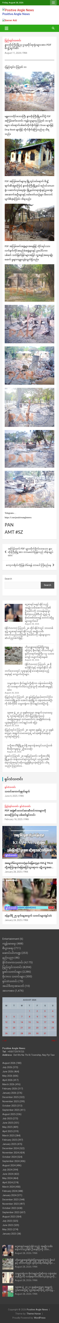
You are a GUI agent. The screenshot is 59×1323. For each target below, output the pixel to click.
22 (29, 1028)
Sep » (54, 1040)
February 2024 (9, 1191)
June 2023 (7, 1225)
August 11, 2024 (13, 53)
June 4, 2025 (11, 796)
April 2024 (7, 1182)
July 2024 (7, 1169)
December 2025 (10, 1097)
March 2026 (8, 1084)
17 (45, 1022)
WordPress (39, 1317)
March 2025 (8, 1135)
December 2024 (10, 1148)
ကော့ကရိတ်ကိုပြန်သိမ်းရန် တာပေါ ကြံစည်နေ (28, 565)
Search (8, 578)
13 (14, 1022)
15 (29, 1022)
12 (6, 1022)
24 (45, 1028)
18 (53, 1022)
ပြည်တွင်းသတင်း (13, 40)
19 (6, 1028)
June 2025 (7, 1122)
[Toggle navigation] (6, 28)
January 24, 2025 (13, 920)
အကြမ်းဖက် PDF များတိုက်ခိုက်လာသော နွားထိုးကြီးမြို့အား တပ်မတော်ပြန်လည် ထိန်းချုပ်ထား (30, 552)
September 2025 (10, 1110)
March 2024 (8, 1186)
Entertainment (10, 938)
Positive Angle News (16, 14)
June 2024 (7, 1174)
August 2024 (8, 1165)
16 (37, 1022)
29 (29, 1033)
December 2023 (10, 1199)
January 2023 (9, 1233)
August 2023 (8, 1216)
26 (6, 1033)
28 (22, 1033)
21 (22, 1028)
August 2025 (8, 1114)
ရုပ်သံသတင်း (14, 779)
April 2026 (7, 1080)
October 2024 (9, 1156)
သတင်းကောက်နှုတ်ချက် (17, 791)
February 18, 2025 (13, 819)
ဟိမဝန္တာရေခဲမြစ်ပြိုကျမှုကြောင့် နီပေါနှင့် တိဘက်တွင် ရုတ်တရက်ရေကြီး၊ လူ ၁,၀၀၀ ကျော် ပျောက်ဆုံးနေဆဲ (35, 1263)
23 (37, 1028)
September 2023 (10, 1212)
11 (53, 1016)
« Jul (4, 1040)
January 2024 (9, 1195)
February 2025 (9, 1139)
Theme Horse (34, 1313)
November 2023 (10, 1203)
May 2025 (7, 1127)
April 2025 (7, 1131)
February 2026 (9, 1088)
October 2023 (9, 1208)
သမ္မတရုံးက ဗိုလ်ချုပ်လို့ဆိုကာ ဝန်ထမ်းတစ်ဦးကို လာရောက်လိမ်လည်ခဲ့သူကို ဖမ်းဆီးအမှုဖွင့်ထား (30, 686)
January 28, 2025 (13, 872)
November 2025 (10, 1101)
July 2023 (7, 1220)
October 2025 (9, 1105)
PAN (25, 53)
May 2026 (7, 1075)
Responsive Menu (53, 2)
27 (14, 1033)
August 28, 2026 (23, 1253)
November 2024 (10, 1152)
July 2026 (7, 1067)
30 (37, 1033)
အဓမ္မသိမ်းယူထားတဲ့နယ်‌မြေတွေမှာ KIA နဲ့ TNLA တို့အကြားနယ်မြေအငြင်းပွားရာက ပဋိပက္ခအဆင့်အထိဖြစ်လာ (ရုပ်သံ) (29, 867)
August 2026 (8, 1063)
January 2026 (9, 1092)
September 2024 (10, 1161)
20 (14, 1028)
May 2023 (7, 1229)
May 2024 (7, 1178)
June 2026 (7, 1071)
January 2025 (9, 1144)
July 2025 (7, 1118)
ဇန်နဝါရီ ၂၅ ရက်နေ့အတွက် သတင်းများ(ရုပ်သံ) (28, 916)
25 (53, 1028)
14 (22, 1022)
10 (45, 1016)
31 (45, 1033)
